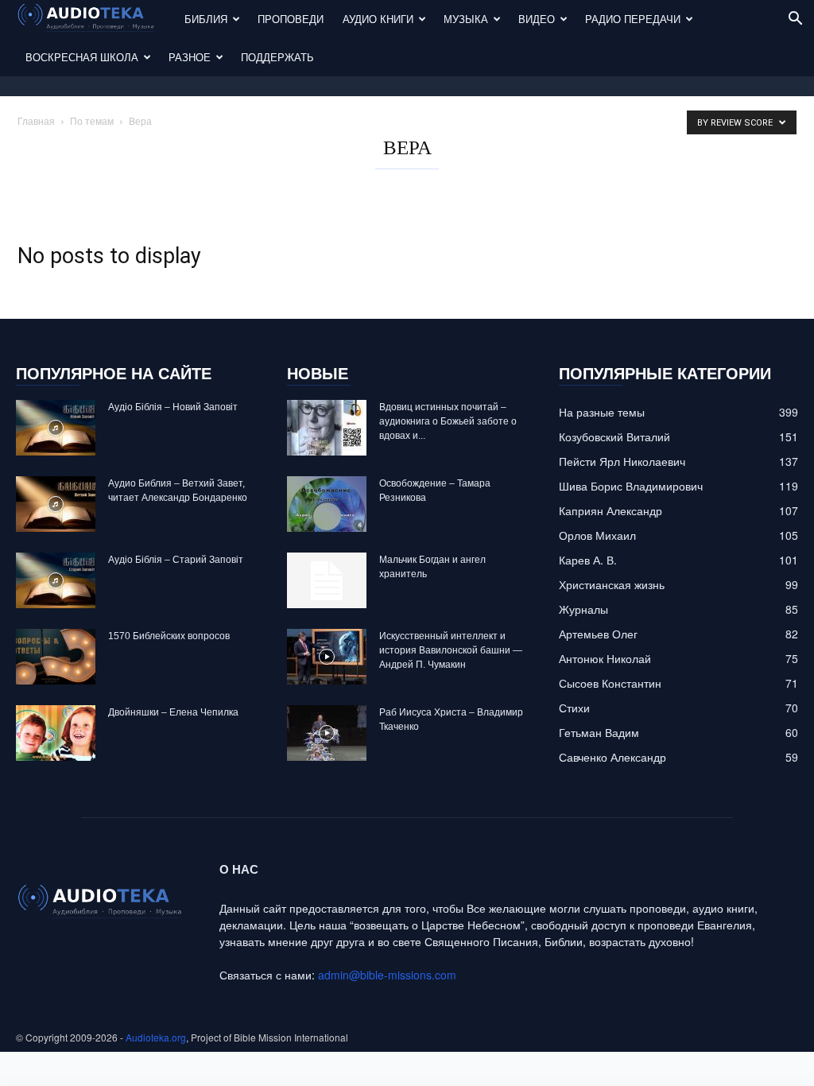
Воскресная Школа (81, 56)
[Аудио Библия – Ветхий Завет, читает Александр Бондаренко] (55, 504)
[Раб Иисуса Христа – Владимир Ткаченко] (326, 733)
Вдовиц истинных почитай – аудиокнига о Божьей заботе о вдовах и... (448, 421)
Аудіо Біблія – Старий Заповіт (175, 559)
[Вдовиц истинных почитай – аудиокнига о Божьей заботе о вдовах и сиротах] (326, 428)
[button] (795, 20)
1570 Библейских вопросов (169, 636)
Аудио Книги (378, 18)
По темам (92, 120)
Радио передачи (632, 18)
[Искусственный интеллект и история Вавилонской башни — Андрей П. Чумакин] (326, 657)
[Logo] (95, 19)
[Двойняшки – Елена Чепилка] (55, 733)
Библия (205, 18)
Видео (536, 18)
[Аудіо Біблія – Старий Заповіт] (55, 580)
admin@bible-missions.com (387, 975)
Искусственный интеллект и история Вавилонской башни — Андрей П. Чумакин (450, 650)
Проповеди (291, 18)
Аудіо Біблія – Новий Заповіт (173, 407)
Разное (190, 56)
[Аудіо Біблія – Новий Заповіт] (55, 428)
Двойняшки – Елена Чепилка (173, 712)
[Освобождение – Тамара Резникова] (326, 504)
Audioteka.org (156, 1037)
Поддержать (277, 56)
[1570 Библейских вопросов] (55, 657)
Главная (36, 120)
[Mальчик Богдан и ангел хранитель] (326, 580)
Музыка (466, 18)
